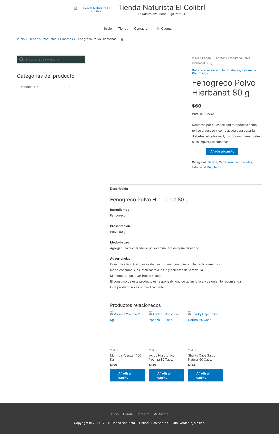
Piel (195, 73)
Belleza (197, 70)
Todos (203, 73)
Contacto (140, 28)
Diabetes (219, 57)
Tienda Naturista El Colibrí (161, 7)
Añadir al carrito (222, 151)
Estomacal (249, 70)
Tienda (123, 28)
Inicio (108, 28)
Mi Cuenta (164, 28)
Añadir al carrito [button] (125, 375)
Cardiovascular (215, 70)
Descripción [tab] (119, 189)
